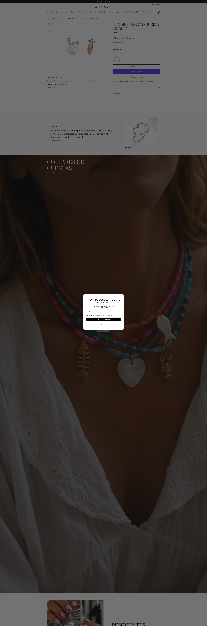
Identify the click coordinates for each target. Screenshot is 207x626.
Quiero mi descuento (103, 319)
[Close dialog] (122, 296)
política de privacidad (106, 315)
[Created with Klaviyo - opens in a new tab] (103, 331)
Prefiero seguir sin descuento (103, 324)
